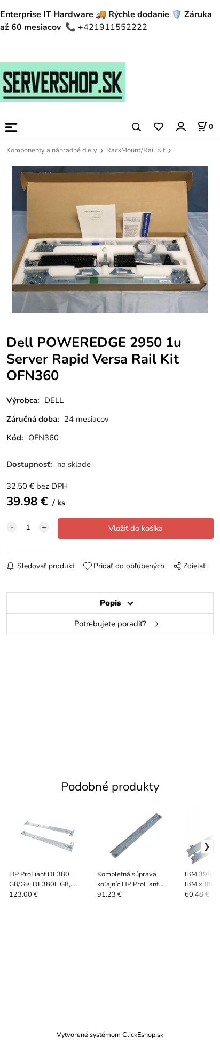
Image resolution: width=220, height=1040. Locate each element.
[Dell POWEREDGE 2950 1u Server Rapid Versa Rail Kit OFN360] (109, 240)
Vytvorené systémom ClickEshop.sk (110, 1034)
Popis (110, 603)
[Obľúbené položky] (158, 127)
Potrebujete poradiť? (110, 623)
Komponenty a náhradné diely (51, 150)
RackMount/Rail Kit (135, 150)
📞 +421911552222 (106, 27)
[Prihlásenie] (180, 126)
